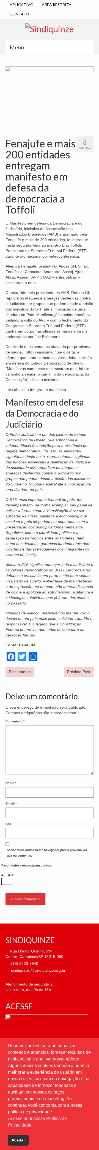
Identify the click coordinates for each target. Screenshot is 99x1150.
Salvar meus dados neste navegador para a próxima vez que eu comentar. (47, 852)
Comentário (15, 721)
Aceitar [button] (18, 1140)
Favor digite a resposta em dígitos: (26, 865)
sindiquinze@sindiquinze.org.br (37, 970)
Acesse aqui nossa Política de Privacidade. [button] (37, 1121)
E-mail (11, 803)
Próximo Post (78, 672)
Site (8, 823)
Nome (11, 783)
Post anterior (20, 672)
